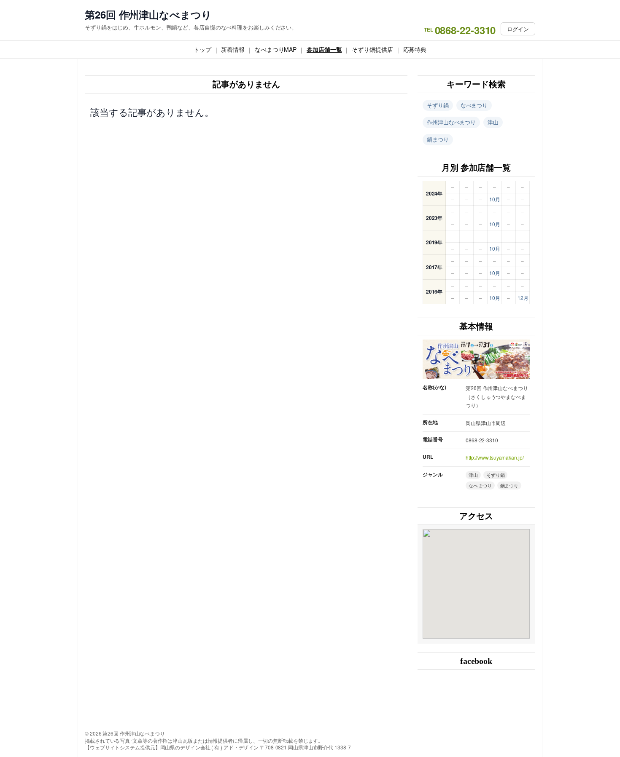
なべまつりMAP (276, 49)
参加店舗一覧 (324, 49)
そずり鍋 (438, 105)
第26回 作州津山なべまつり (148, 14)
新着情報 (233, 49)
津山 (493, 122)
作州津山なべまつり (451, 122)
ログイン (518, 29)
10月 (494, 199)
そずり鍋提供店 (372, 49)
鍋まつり (438, 139)
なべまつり (474, 105)
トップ (202, 49)
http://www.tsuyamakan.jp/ (495, 457)
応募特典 (415, 49)
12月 (523, 297)
